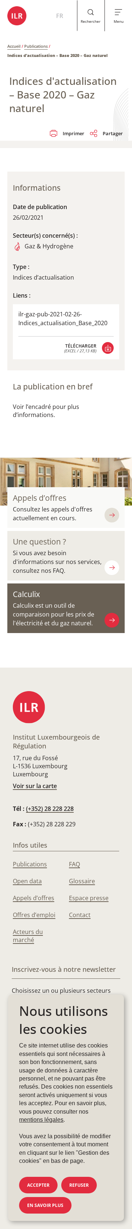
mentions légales (41, 1120)
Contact (80, 915)
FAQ (74, 864)
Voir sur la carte (35, 786)
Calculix (26, 594)
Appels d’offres (39, 498)
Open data (27, 881)
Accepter (38, 1185)
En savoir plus (45, 1205)
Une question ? (39, 541)
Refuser (79, 1185)
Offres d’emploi (34, 915)
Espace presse (89, 898)
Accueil (14, 46)
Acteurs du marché (28, 936)
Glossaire (82, 881)
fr (59, 16)
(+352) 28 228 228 (50, 809)
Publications (36, 46)
